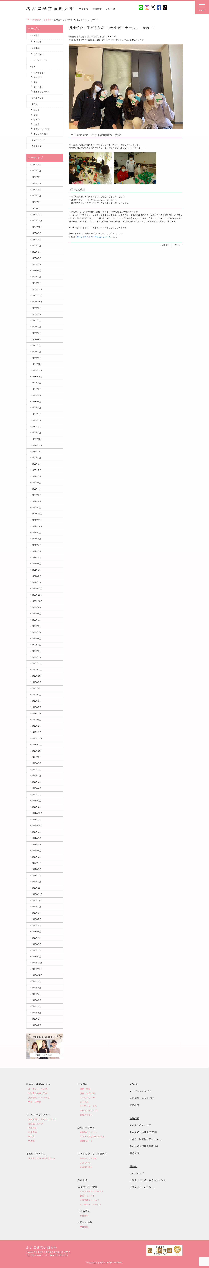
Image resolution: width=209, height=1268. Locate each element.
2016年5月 (36, 932)
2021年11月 (37, 520)
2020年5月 (36, 632)
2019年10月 (37, 676)
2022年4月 (36, 489)
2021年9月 (36, 533)
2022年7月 (36, 470)
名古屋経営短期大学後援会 (144, 1146)
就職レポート (39, 54)
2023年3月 (36, 420)
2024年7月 (36, 320)
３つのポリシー (87, 1097)
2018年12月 (37, 738)
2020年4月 (36, 639)
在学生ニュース (35, 1124)
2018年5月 (36, 782)
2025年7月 (36, 246)
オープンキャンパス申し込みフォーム (94, 237)
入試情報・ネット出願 (39, 1097)
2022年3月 (36, 495)
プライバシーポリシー (142, 1187)
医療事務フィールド (89, 1200)
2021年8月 (36, 539)
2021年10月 (37, 526)
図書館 (133, 1166)
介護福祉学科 (39, 73)
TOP (28, 20)
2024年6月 (36, 327)
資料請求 (97, 9)
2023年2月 (36, 427)
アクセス (83, 9)
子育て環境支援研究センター (145, 1139)
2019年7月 (36, 695)
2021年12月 (37, 514)
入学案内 (36, 35)
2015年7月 (36, 994)
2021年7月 (36, 545)
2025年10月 (37, 227)
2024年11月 (37, 296)
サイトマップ (137, 1173)
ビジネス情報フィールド (91, 1191)
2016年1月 (36, 957)
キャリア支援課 (40, 134)
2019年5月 (36, 707)
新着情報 (36, 20)
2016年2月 (36, 950)
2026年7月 (36, 171)
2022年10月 (37, 451)
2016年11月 (37, 894)
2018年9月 (36, 757)
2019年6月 (36, 701)
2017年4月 (36, 863)
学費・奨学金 (34, 1102)
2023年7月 (36, 395)
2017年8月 (36, 838)
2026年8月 (36, 165)
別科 (36, 82)
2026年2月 (36, 202)
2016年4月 (36, 938)
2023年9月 (36, 383)
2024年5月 (36, 333)
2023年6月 (36, 402)
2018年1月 (36, 807)
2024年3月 (36, 345)
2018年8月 (36, 763)
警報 (36, 115)
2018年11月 (37, 745)
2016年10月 (37, 900)
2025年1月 (36, 283)
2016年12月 (37, 888)
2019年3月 (36, 720)
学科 (34, 67)
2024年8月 (36, 314)
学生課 (37, 120)
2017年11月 (37, 819)
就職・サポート (86, 1127)
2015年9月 (36, 981)
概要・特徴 (85, 1089)
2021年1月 (36, 582)
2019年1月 (36, 732)
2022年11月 (37, 445)
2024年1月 (36, 358)
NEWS (133, 1084)
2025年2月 (36, 277)
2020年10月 (37, 601)
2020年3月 (36, 645)
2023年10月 (37, 377)
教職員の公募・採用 (140, 1125)
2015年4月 (36, 1013)
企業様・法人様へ (36, 1154)
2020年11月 (37, 595)
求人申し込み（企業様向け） (42, 1158)
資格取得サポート (88, 1132)
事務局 (35, 104)
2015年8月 (36, 988)
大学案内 (83, 1084)
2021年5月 (36, 558)
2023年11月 (37, 370)
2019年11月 (37, 670)
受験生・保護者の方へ (38, 1084)
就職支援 (36, 48)
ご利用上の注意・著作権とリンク (148, 1180)
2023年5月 (36, 408)
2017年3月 (36, 869)
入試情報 (110, 9)
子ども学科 (46, 20)
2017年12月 (37, 813)
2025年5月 (36, 258)
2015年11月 (37, 969)
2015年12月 (37, 963)
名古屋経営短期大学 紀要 (143, 1132)
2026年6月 (36, 177)
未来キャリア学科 (41, 92)
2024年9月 (36, 308)
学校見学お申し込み (37, 1093)
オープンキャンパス (37, 1089)
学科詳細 (84, 1215)
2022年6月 (36, 476)
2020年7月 (36, 620)
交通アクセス (86, 1115)
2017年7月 (36, 844)
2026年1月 (36, 208)
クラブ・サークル (39, 60)
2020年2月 (36, 651)
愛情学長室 (37, 146)
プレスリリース (38, 140)
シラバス (84, 1102)
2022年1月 (36, 508)
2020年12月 (37, 589)
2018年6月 (36, 776)
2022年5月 (36, 483)
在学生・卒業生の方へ (38, 1115)
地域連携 (134, 1153)
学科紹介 (83, 1180)
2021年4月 (36, 564)
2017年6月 (36, 851)
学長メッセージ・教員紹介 (92, 1154)
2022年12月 (37, 439)
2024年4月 (36, 339)
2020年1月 (36, 657)
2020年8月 (36, 614)
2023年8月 (36, 389)
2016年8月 (36, 913)
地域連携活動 (38, 98)
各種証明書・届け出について (42, 1119)
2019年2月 (36, 726)
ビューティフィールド (90, 1204)
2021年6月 (36, 551)
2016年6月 (36, 925)
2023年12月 (37, 364)
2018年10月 (37, 751)
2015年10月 (37, 975)
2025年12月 (37, 214)
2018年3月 (36, 794)
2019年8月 (36, 688)
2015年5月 (36, 1006)
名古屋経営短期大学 (50, 8)
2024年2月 (36, 352)
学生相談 (32, 1128)
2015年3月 (36, 1019)
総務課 (37, 124)
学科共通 (38, 78)
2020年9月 (36, 607)
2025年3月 (36, 271)
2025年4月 (36, 264)
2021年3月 (36, 570)
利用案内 (32, 1132)
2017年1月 (36, 882)
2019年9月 (36, 682)
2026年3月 (36, 196)
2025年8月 (36, 239)
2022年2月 (36, 501)
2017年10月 (37, 826)
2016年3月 (36, 944)
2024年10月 (37, 302)
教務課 (37, 110)
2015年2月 (36, 1025)
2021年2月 (36, 576)
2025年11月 (37, 221)
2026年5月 (36, 183)
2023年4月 (36, 414)
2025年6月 (36, 252)
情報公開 (134, 1118)
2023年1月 (36, 433)
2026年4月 (36, 189)
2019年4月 (36, 713)
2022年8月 (36, 464)
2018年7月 (36, 769)
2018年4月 (36, 788)
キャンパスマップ (88, 1110)
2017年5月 (36, 857)
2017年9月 (36, 832)
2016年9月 (36, 907)
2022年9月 (36, 458)
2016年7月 (36, 919)
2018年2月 (36, 801)
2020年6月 (36, 626)
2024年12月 (37, 289)
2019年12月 (37, 663)
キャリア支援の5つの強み (92, 1136)
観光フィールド (87, 1196)
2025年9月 (36, 233)
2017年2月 (36, 875)
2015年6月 (36, 1000)
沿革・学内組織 (87, 1093)
